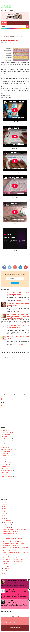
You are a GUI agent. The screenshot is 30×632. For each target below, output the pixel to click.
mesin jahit (4, 445)
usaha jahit (4, 474)
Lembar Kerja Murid (7, 440)
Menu (4, 22)
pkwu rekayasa (5, 457)
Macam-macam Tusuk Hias (10, 533)
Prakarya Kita (5, 461)
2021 (3, 511)
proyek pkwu (5, 464)
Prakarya (4, 459)
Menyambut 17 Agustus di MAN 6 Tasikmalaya (14, 541)
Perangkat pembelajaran (8, 449)
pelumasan (5, 447)
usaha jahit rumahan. (7, 476)
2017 (3, 518)
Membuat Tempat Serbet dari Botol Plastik (13, 540)
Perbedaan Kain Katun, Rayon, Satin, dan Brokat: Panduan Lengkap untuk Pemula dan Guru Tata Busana (18, 316)
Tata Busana (16, 42)
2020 (3, 513)
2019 (3, 515)
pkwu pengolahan (6, 455)
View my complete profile (7, 408)
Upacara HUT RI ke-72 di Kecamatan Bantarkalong (15, 547)
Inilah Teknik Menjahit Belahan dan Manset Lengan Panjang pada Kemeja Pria (16, 591)
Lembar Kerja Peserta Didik (9, 442)
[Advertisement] (15, 31)
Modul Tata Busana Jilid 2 (9, 550)
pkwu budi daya (6, 451)
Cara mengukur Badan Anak (10, 556)
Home (15, 394)
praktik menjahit (6, 462)
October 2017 (7, 524)
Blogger (18, 616)
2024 (3, 506)
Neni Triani (6, 6)
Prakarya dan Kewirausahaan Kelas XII (12, 561)
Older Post (26, 394)
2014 (3, 573)
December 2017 (8, 520)
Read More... (20, 300)
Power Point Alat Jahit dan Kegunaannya (13, 557)
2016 (3, 570)
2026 (3, 502)
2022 (3, 510)
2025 (3, 504)
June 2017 (6, 563)
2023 (3, 508)
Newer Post (4, 394)
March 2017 (7, 566)
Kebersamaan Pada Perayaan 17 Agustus (13, 543)
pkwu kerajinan (5, 453)
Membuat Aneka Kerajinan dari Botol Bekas (13, 559)
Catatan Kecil (5, 434)
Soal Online (5, 468)
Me (3, 443)
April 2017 (6, 565)
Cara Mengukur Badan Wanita (10, 531)
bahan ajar (4, 430)
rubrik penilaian (6, 466)
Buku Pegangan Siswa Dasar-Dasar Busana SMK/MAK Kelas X (18, 293)
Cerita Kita (4, 436)
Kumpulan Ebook (6, 438)
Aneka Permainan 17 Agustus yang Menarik (14, 549)
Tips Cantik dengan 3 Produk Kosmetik (12, 538)
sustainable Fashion (7, 470)
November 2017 (8, 522)
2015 (3, 572)
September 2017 (8, 526)
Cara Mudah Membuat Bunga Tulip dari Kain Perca (15, 529)
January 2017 (7, 568)
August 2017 (7, 527)
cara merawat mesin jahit (8, 432)
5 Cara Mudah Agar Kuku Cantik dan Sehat (13, 545)
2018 (3, 517)
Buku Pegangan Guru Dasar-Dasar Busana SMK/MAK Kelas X (18, 326)
